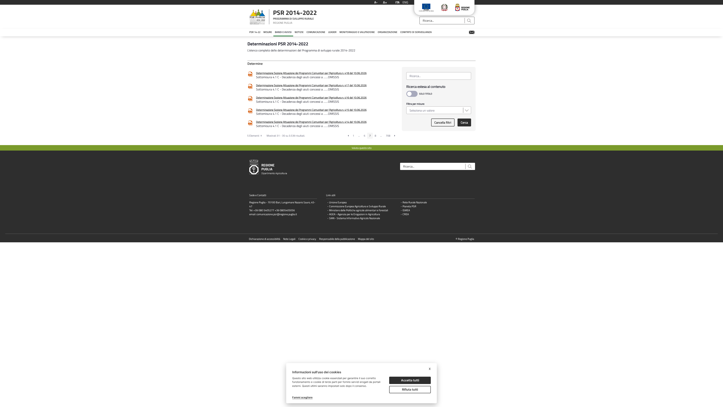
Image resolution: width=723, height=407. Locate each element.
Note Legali (289, 239)
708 (388, 136)
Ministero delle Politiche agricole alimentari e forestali (358, 210)
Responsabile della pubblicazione (337, 239)
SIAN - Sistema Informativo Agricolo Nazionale (354, 218)
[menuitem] (255, 32)
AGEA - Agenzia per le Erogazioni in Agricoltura (354, 214)
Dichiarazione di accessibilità (264, 239)
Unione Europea (338, 202)
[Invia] (468, 20)
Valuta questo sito (361, 148)
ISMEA (406, 210)
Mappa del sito (366, 239)
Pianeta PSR (409, 206)
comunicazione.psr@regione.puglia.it (276, 214)
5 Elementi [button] (253, 136)
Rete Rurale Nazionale (415, 202)
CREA (406, 214)
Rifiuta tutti (410, 389)
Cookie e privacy (307, 239)
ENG (405, 2)
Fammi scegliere (302, 397)
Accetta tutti (410, 380)
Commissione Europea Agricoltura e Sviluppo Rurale (357, 206)
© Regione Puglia (465, 239)
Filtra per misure (415, 104)
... (359, 136)
